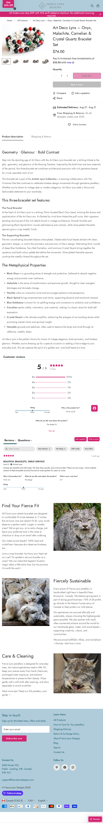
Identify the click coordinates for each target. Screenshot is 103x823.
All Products (22, 20)
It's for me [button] (6, 480)
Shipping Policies (62, 729)
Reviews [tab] (10, 440)
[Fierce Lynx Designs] (51, 6)
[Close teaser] (14, 8)
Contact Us (59, 752)
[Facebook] (65, 767)
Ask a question (81, 439)
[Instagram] (73, 767)
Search (57, 747)
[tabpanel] (51, 470)
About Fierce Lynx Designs (67, 738)
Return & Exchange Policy (66, 734)
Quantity (57, 69)
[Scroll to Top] (98, 808)
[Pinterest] (57, 767)
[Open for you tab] (94, 408)
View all (51, 431)
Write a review (94, 439)
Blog (56, 743)
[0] (98, 6)
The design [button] (28, 480)
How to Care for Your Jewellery (69, 724)
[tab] (25, 440)
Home (9, 20)
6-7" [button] (61, 480)
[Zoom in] (44, 30)
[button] (51, 377)
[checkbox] (75, 448)
